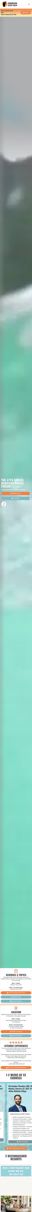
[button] (28, 4)
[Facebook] (3, 504)
